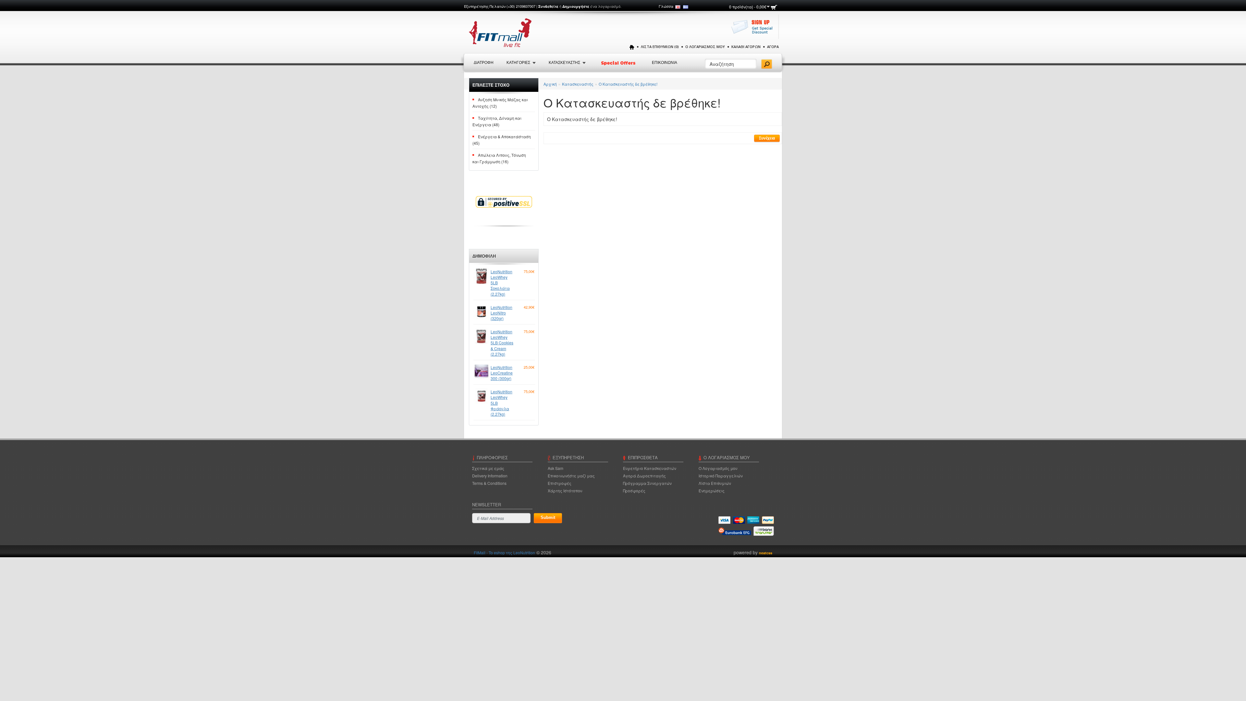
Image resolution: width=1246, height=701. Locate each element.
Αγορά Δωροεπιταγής (644, 475)
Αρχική (550, 84)
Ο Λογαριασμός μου (705, 46)
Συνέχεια (767, 138)
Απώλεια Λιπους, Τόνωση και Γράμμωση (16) (499, 158)
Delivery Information (489, 475)
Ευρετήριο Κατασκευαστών (649, 468)
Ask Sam (555, 468)
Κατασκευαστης (564, 62)
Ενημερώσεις (712, 490)
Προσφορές (634, 490)
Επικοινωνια (664, 62)
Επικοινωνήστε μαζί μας (571, 475)
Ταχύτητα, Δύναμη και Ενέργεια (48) (496, 121)
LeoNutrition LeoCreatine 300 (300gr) (502, 372)
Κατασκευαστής (577, 84)
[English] (677, 7)
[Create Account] (753, 30)
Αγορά (773, 46)
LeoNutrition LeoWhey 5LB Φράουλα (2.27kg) (501, 403)
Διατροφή (484, 62)
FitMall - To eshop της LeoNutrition (504, 552)
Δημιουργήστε (575, 6)
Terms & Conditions (489, 483)
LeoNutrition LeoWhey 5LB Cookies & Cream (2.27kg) (502, 343)
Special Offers (618, 63)
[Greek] (685, 7)
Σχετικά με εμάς (488, 468)
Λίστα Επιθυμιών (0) (660, 46)
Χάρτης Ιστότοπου (565, 490)
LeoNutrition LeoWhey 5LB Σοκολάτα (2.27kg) (501, 283)
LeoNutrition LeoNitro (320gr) (501, 312)
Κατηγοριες (518, 62)
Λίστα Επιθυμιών (715, 483)
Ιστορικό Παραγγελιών (721, 475)
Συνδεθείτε (548, 6)
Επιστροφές (559, 483)
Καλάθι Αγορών (746, 46)
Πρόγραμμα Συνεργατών (647, 483)
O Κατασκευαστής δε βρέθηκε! (628, 84)
